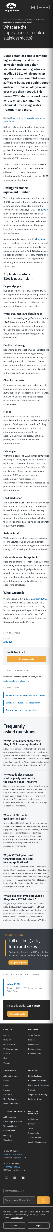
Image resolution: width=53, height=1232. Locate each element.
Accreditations (34, 1137)
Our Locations (9, 1044)
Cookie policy (34, 1133)
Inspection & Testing (37, 1094)
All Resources (9, 1117)
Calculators (8, 1140)
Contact (6, 1062)
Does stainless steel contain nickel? (22, 710)
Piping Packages (35, 1076)
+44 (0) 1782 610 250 (12, 1154)
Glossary (7, 1135)
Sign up (43, 1200)
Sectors (6, 1053)
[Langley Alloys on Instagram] (14, 1178)
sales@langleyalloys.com (14, 1157)
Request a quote (26, 659)
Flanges (6, 1090)
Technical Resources (10, 20)
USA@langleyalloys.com (14, 1170)
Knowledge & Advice (26, 20)
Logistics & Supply (36, 1099)
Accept (14, 1225)
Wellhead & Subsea (11, 1103)
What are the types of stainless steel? (23, 702)
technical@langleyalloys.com (16, 681)
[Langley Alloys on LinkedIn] (6, 1178)
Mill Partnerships (10, 1049)
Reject (38, 1225)
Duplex (14, 118)
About (6, 1035)
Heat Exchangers (10, 1099)
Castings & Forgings (37, 1080)
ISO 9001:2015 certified (14, 1191)
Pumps (6, 1085)
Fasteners (7, 1094)
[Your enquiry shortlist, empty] (33, 7)
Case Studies (9, 1130)
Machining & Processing (38, 1085)
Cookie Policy (16, 1217)
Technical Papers (10, 1126)
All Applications (10, 1076)
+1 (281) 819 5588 (11, 1167)
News (5, 1058)
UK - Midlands (12, 1151)
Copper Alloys (34, 1053)
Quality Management (37, 1142)
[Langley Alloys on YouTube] (23, 1178)
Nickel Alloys (24, 118)
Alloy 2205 (8, 641)
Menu (45, 7)
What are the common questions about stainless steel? (28, 695)
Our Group (8, 1039)
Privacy (31, 1123)
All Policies (33, 1119)
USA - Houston (12, 1163)
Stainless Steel (37, 118)
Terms (31, 1128)
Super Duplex (9, 121)
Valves (6, 1080)
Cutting (31, 1090)
